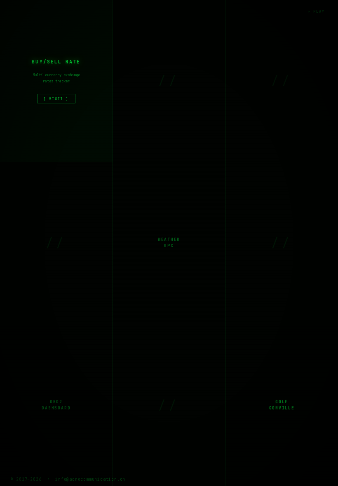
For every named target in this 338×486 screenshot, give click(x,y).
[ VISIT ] (56, 99)
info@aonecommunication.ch (90, 479)
